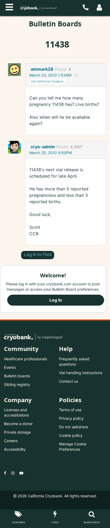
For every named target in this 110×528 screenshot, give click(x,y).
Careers (11, 440)
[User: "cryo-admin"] (16, 147)
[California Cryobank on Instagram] (12, 473)
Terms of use (70, 409)
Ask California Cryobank (47, 81)
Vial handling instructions (80, 372)
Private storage (17, 432)
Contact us (68, 381)
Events (10, 367)
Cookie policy (70, 435)
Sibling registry (17, 384)
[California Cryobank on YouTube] (21, 473)
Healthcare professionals (25, 359)
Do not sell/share (73, 427)
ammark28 (42, 69)
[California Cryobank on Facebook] (5, 473)
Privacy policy (71, 418)
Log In (55, 300)
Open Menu (9, 6)
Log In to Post (38, 254)
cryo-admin (43, 146)
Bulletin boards (17, 376)
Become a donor (18, 423)
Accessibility (15, 449)
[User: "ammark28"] (16, 69)
